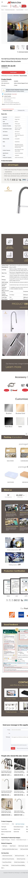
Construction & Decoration (10, 9)
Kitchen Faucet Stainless (19, 862)
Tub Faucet (3, 826)
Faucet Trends (5, 865)
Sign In (3, 104)
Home (2, 9)
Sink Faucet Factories (19, 855)
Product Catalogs (20, 824)
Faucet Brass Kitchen (6, 862)
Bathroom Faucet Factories (8, 859)
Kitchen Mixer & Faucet (18, 826)
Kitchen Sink (16, 831)
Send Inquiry (13, 72)
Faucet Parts (4, 829)
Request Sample (23, 75)
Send (13, 748)
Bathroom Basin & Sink (6, 831)
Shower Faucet (17, 829)
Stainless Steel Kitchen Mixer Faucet (10, 849)
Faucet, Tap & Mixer (19, 9)
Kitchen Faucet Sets (21, 859)
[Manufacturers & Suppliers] (14, 2)
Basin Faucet (12, 846)
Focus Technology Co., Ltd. (17, 872)
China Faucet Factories (7, 855)
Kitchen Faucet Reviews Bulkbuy (18, 865)
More (2, 834)
